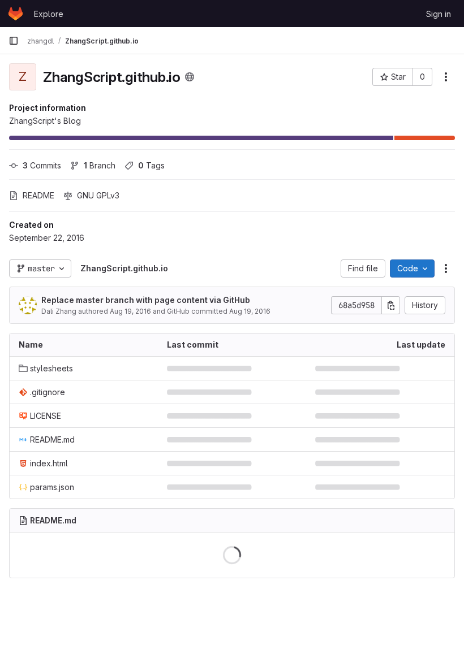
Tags (151, 165)
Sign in (438, 14)
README (38, 195)
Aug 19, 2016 (130, 311)
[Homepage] (15, 14)
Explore (48, 14)
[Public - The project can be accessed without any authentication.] (189, 76)
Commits (42, 165)
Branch (99, 165)
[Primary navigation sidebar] (14, 41)
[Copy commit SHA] (391, 305)
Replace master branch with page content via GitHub (145, 300)
